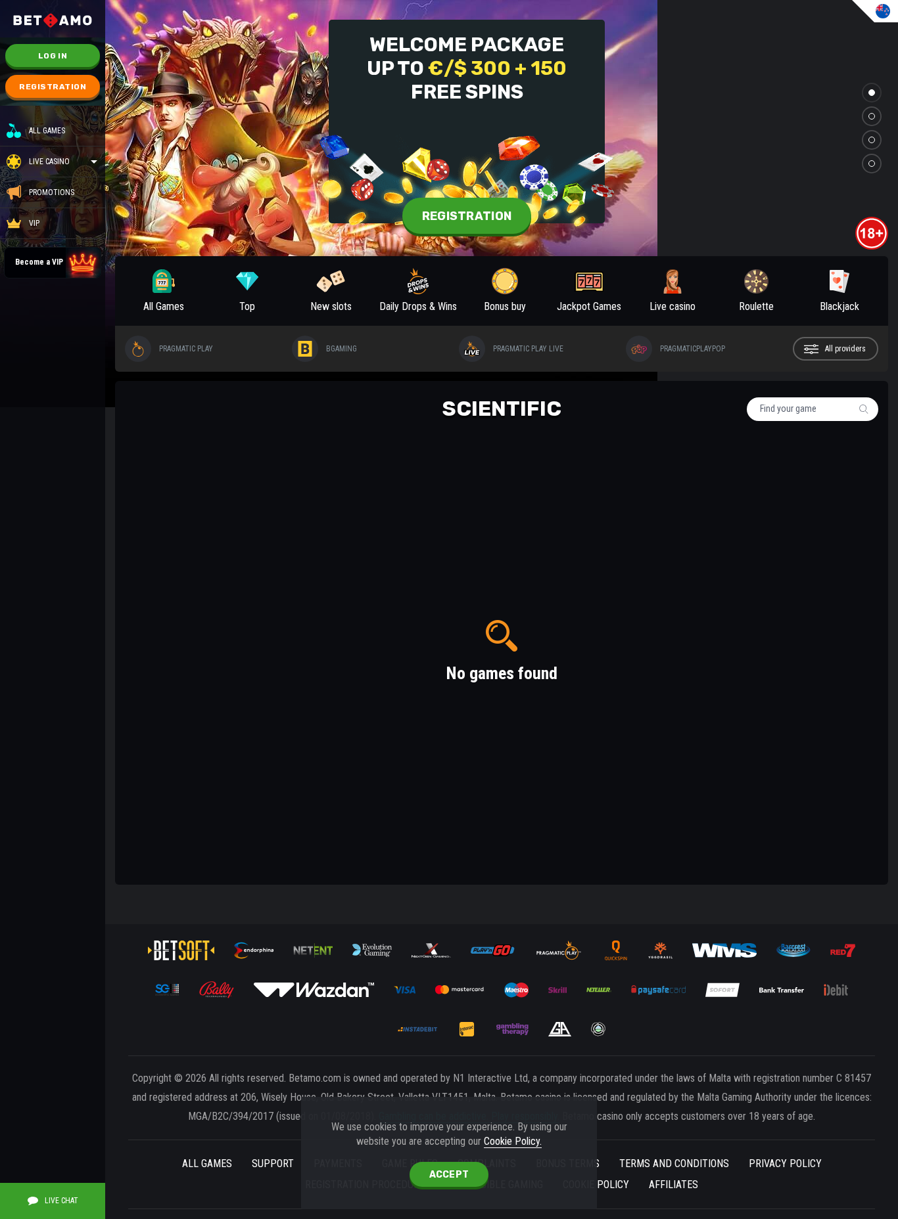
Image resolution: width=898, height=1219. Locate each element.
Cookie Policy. (513, 1141)
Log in (52, 55)
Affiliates (673, 1184)
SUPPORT (273, 1163)
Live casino (49, 162)
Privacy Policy (785, 1163)
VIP (34, 223)
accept (449, 1174)
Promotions (51, 192)
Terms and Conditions (674, 1163)
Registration (52, 86)
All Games (47, 130)
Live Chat (61, 1200)
